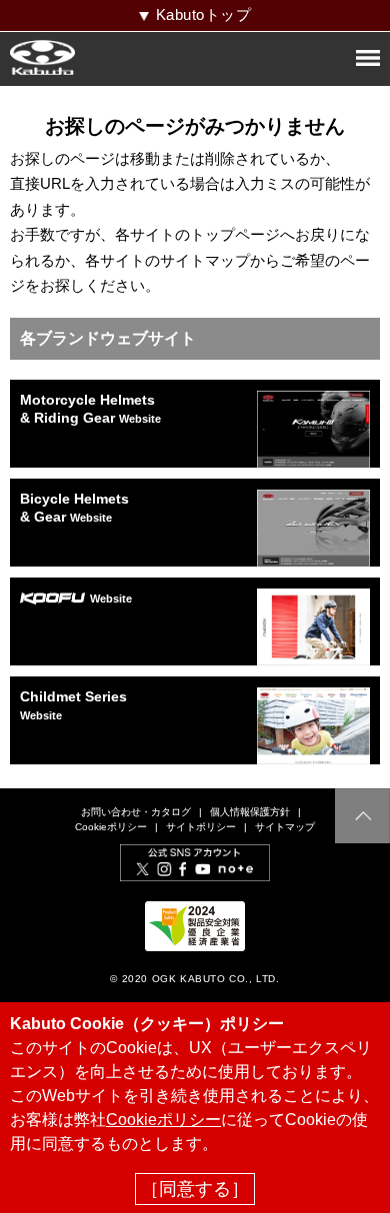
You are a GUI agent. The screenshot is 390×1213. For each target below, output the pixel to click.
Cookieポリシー (111, 826)
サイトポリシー (201, 826)
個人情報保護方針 (250, 811)
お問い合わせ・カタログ (136, 811)
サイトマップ (285, 826)
